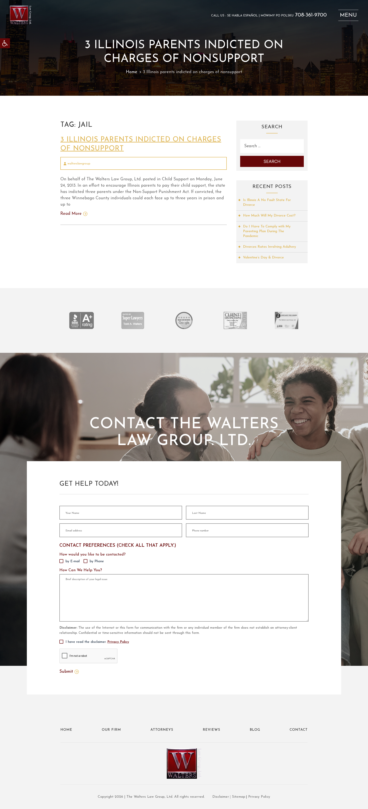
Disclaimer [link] (220, 797)
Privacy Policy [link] (118, 642)
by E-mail (73, 561)
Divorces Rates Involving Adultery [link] (269, 247)
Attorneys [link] (161, 730)
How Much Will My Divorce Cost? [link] (269, 215)
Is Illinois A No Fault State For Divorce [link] (267, 203)
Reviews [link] (211, 730)
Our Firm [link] (111, 730)
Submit (66, 671)
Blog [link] (255, 730)
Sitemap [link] (238, 797)
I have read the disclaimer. (97, 642)
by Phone (97, 561)
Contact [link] (299, 730)
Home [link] (131, 72)
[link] (5, 43)
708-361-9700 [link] (311, 15)
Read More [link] (71, 214)
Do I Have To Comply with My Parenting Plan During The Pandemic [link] (267, 231)
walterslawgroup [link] (78, 163)
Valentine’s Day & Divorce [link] (263, 257)
